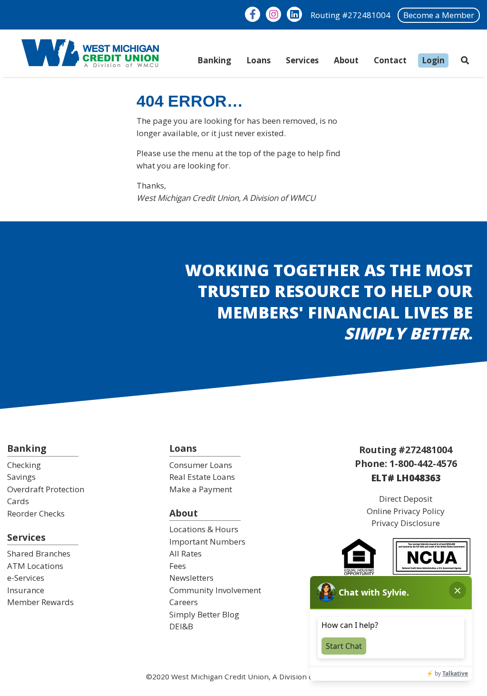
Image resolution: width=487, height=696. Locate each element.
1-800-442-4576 (423, 463)
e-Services (25, 577)
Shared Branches (38, 553)
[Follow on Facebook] (252, 14)
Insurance (25, 590)
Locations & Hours (203, 529)
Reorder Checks (36, 513)
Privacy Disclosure (405, 522)
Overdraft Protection (45, 489)
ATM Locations (35, 565)
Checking (24, 464)
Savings (21, 476)
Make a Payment (200, 489)
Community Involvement (215, 590)
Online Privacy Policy (406, 511)
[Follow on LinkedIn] (294, 14)
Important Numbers (207, 541)
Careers (183, 602)
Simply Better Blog (204, 614)
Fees (177, 565)
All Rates (185, 553)
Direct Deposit (405, 498)
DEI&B (181, 626)
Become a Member (438, 15)
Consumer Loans (200, 464)
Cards (18, 501)
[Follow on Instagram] (273, 14)
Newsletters (191, 577)
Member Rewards (40, 602)
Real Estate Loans (202, 476)
